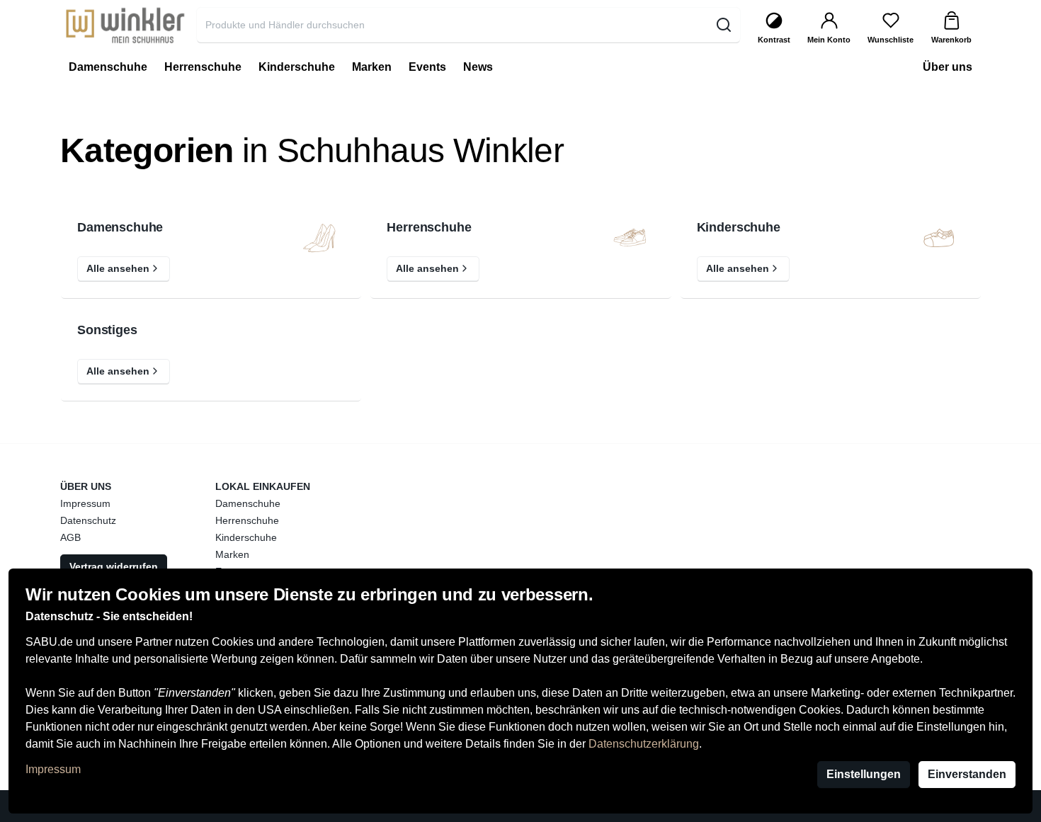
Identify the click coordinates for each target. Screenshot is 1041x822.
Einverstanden (967, 774)
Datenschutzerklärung (643, 744)
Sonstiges (107, 330)
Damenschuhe (120, 227)
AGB (70, 537)
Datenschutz (88, 520)
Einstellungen (863, 774)
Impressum (53, 769)
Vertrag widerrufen (113, 566)
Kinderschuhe (738, 227)
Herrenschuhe (429, 227)
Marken (232, 554)
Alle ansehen (117, 268)
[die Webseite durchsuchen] (723, 24)
